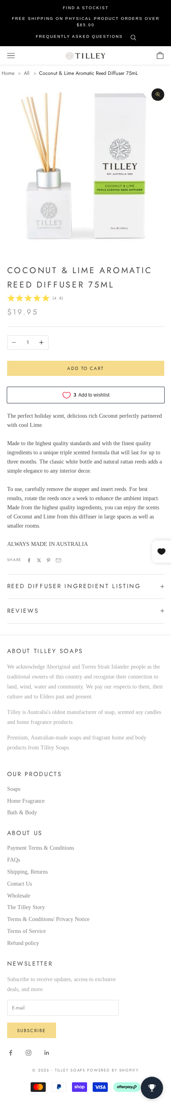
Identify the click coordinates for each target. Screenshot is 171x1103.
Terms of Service (26, 931)
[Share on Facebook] (29, 560)
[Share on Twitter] (39, 560)
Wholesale (18, 896)
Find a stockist (86, 8)
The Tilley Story (26, 907)
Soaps (13, 789)
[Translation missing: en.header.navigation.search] (133, 36)
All (26, 73)
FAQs (13, 860)
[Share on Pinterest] (48, 560)
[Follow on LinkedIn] (47, 1052)
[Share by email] (58, 560)
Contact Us (19, 884)
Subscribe (31, 1030)
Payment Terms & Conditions (40, 848)
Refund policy (23, 943)
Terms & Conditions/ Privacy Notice (48, 919)
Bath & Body (22, 813)
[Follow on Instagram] (28, 1052)
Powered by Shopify (112, 1070)
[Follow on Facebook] (10, 1052)
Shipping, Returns (27, 872)
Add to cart (85, 368)
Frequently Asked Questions (79, 36)
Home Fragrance (26, 801)
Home (8, 73)
